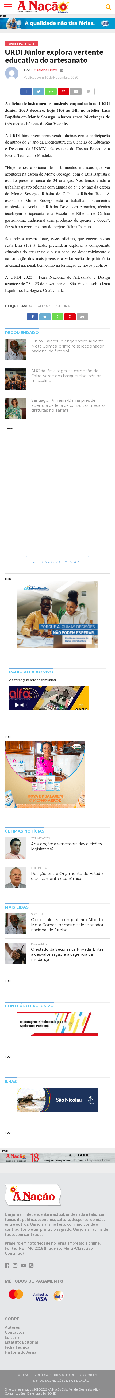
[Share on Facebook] (26, 90)
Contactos (14, 1332)
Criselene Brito (44, 70)
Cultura (62, 306)
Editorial (13, 1337)
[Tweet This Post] (38, 90)
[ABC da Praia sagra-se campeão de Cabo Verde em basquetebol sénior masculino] (15, 379)
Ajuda (23, 1375)
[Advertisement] (57, 491)
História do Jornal (21, 1352)
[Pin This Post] (63, 90)
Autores (12, 1327)
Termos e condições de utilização (60, 1381)
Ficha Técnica (17, 1347)
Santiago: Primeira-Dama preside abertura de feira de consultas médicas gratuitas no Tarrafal (68, 405)
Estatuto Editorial (21, 1342)
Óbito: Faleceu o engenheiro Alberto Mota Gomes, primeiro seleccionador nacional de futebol (67, 346)
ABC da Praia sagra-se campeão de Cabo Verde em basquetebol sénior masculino (66, 375)
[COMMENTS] (88, 90)
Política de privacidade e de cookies (65, 1375)
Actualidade (41, 306)
